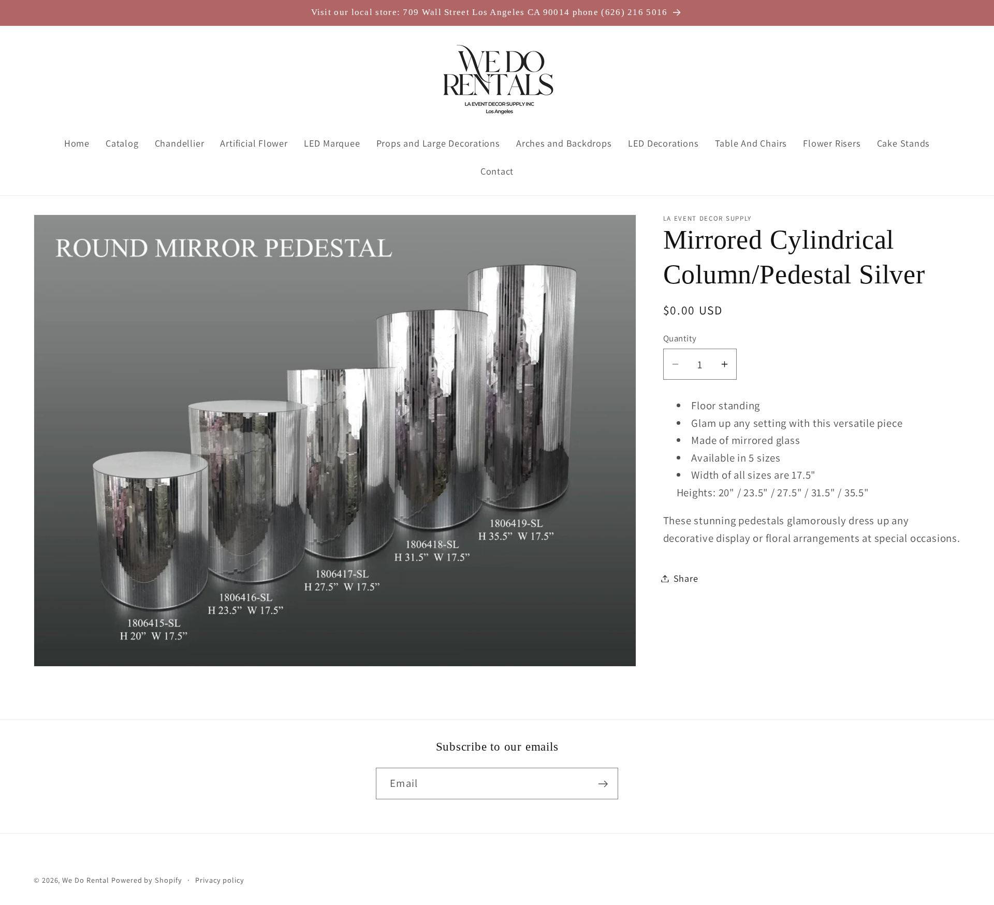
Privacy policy (219, 880)
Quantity (680, 338)
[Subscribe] (603, 784)
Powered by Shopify (146, 880)
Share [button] (686, 578)
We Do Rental (85, 880)
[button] (48, 79)
